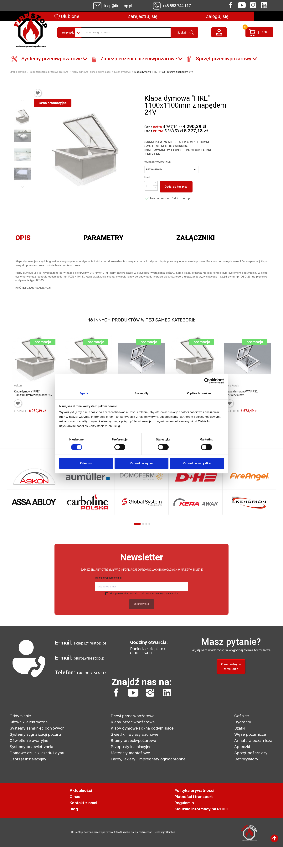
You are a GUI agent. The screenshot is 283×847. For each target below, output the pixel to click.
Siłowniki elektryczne (29, 722)
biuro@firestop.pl (89, 658)
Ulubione (69, 16)
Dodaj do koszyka (176, 186)
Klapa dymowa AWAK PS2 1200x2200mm (242, 393)
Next (22, 187)
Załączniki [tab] (195, 239)
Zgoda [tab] (84, 393)
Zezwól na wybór (141, 463)
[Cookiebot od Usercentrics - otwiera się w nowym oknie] (207, 381)
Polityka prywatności (194, 790)
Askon (18, 385)
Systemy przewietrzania (31, 746)
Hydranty (242, 722)
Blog (73, 809)
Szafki (239, 728)
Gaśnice (241, 716)
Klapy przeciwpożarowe (133, 722)
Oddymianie (20, 716)
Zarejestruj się (142, 16)
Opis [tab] (23, 239)
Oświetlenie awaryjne (29, 740)
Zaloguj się (217, 16)
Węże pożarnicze (250, 734)
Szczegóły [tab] (142, 393)
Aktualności (80, 790)
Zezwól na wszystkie (197, 463)
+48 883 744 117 (176, 5)
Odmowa (86, 463)
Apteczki (242, 746)
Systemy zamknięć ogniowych (37, 728)
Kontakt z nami (83, 803)
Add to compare (54, 416)
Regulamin (184, 803)
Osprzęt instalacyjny (28, 759)
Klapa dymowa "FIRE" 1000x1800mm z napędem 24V (33, 393)
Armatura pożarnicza (253, 740)
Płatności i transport (193, 796)
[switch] (119, 447)
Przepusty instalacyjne (131, 746)
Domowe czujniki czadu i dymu (37, 753)
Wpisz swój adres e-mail (108, 577)
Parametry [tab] (103, 239)
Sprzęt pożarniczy (250, 753)
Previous (22, 101)
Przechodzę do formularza (231, 667)
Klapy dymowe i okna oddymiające (142, 728)
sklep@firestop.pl (117, 5)
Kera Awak (232, 385)
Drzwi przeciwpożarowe (133, 716)
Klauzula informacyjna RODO (201, 809)
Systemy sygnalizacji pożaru (35, 734)
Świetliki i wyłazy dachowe (134, 734)
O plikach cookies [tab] (199, 393)
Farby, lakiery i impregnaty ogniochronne (148, 759)
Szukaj (181, 32)
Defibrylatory (246, 759)
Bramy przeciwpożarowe (133, 740)
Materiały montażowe (130, 753)
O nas (74, 796)
